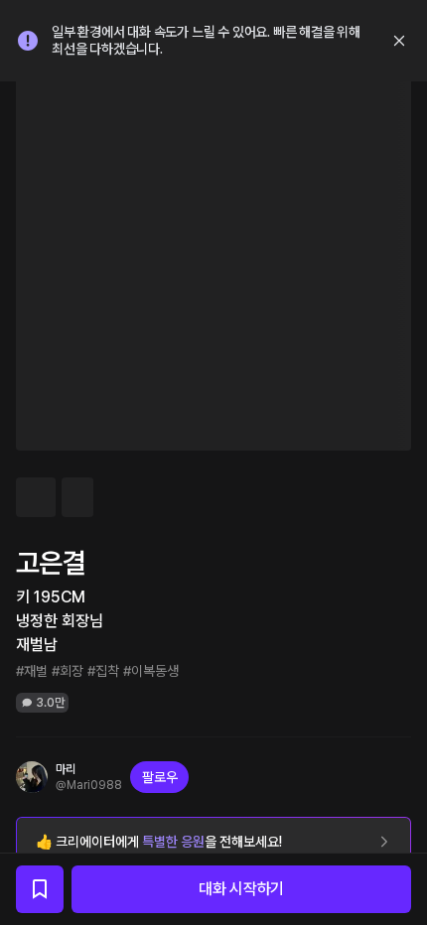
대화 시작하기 (241, 888)
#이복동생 (151, 671)
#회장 (67, 671)
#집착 (103, 671)
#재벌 (32, 671)
